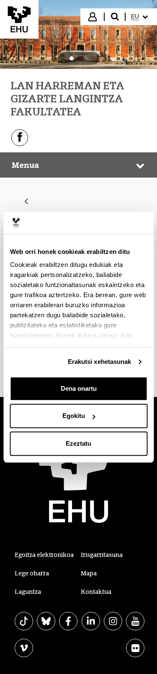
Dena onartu (79, 388)
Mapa (89, 573)
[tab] (71, 58)
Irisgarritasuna (102, 554)
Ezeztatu (78, 443)
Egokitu (73, 415)
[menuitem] (140, 16)
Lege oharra (32, 573)
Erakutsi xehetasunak (99, 361)
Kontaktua (96, 591)
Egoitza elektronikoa (44, 554)
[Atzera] (26, 202)
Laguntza (28, 591)
